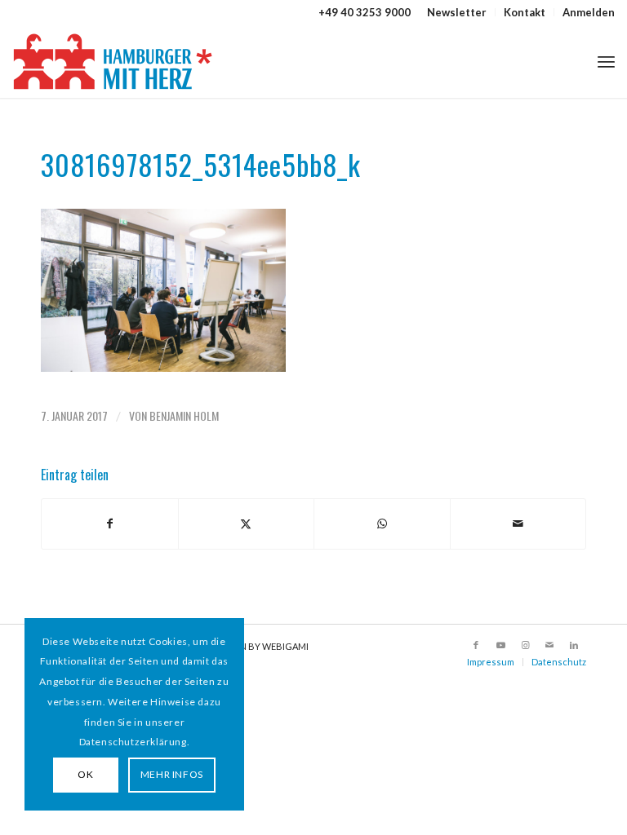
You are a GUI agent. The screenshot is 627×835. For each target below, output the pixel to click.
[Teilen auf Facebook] (110, 523)
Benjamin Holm (184, 415)
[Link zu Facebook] (476, 645)
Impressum (490, 661)
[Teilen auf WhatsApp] (382, 523)
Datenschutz (558, 661)
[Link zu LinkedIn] (574, 645)
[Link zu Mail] (549, 645)
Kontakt (524, 12)
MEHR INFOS (171, 774)
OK (85, 774)
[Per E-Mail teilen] (518, 523)
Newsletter (457, 12)
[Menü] (606, 61)
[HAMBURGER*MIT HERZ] (114, 61)
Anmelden (589, 12)
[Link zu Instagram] (525, 645)
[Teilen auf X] (246, 523)
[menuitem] (457, 12)
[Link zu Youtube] (500, 645)
